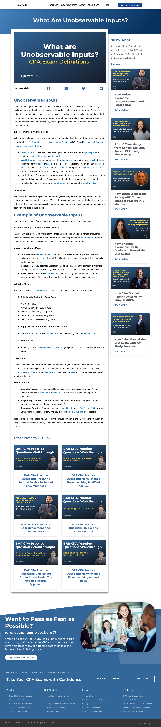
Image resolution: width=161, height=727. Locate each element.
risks (73, 372)
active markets (56, 156)
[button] (48, 88)
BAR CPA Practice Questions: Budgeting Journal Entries (83, 528)
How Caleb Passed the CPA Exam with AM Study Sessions (130, 343)
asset (40, 164)
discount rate (89, 333)
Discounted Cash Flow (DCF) (47, 290)
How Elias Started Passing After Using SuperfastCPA (128, 297)
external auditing (75, 412)
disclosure (19, 372)
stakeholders (49, 372)
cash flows (47, 258)
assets (32, 156)
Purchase (53, 5)
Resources (93, 5)
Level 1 (93, 160)
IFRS (92, 408)
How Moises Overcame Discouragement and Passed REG (36, 528)
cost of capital (35, 269)
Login (107, 5)
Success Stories (69, 5)
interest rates (88, 167)
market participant (60, 183)
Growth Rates (51, 273)
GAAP (82, 408)
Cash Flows (44, 254)
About (82, 5)
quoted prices (90, 152)
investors (34, 372)
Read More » (121, 110)
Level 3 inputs (66, 408)
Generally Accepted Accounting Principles (51, 142)
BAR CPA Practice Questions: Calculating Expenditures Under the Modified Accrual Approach (36, 577)
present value (31, 333)
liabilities (42, 156)
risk (20, 426)
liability (49, 164)
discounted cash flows (48, 347)
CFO (35, 234)
